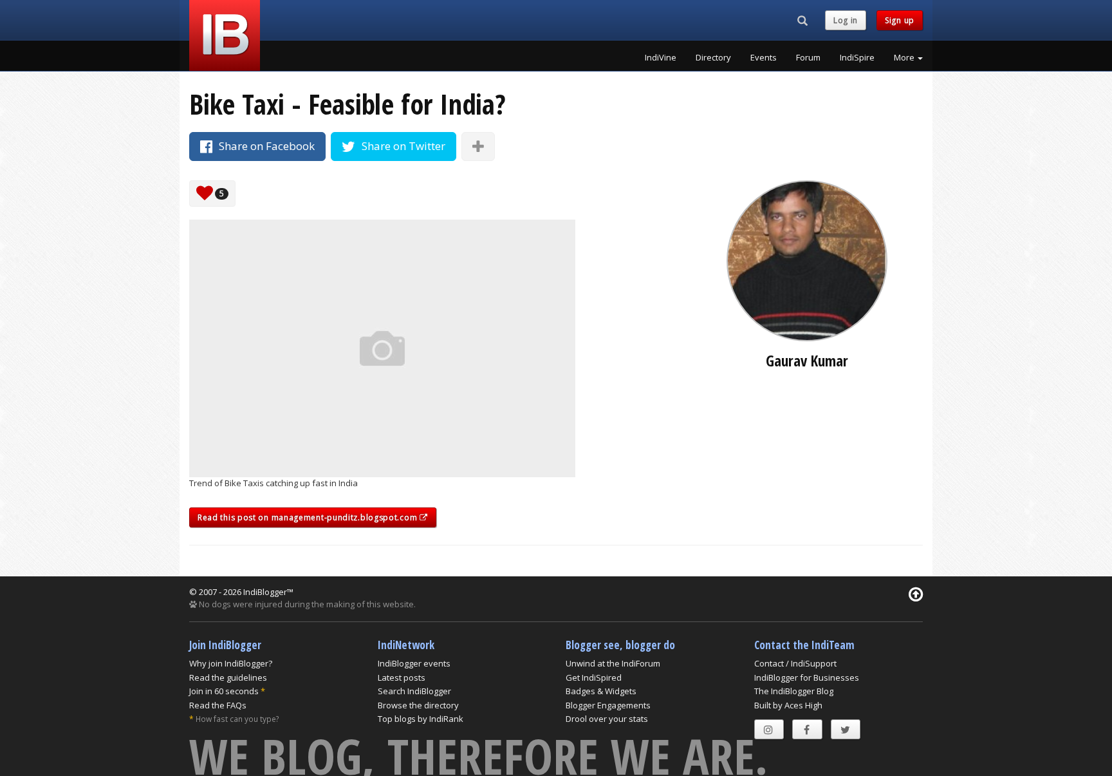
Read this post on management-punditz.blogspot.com (309, 517)
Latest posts (401, 677)
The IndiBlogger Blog (793, 691)
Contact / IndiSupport (795, 663)
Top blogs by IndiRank (420, 718)
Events (763, 57)
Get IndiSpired (594, 677)
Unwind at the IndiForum (613, 663)
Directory (713, 57)
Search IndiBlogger (414, 691)
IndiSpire (857, 57)
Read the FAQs (217, 705)
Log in (845, 20)
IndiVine (660, 57)
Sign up (899, 20)
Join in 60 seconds (224, 691)
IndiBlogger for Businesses (806, 677)
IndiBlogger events (414, 663)
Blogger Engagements (608, 705)
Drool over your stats (607, 718)
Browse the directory (418, 705)
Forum (808, 57)
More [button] (905, 57)
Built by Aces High (788, 705)
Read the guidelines (228, 677)
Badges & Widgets (601, 691)
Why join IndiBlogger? (230, 663)
